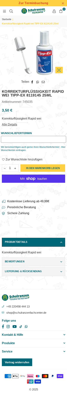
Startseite (6, 19)
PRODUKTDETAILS (16, 242)
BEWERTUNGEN (14, 261)
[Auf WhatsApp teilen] (37, 82)
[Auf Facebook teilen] (32, 82)
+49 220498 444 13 (18, 306)
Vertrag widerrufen (17, 362)
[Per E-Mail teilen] (43, 82)
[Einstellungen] (54, 11)
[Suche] (11, 11)
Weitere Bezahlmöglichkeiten (33, 187)
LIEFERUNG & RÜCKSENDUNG (23, 271)
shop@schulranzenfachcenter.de (26, 312)
